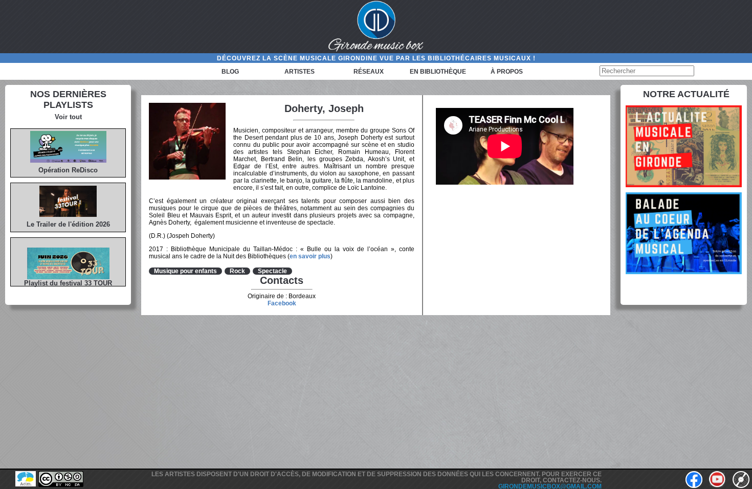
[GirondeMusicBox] (376, 26)
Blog (230, 71)
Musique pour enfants (185, 271)
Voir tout (68, 117)
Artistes (299, 71)
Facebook (282, 303)
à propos (507, 71)
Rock (237, 271)
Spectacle (272, 271)
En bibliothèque (438, 71)
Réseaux (368, 71)
